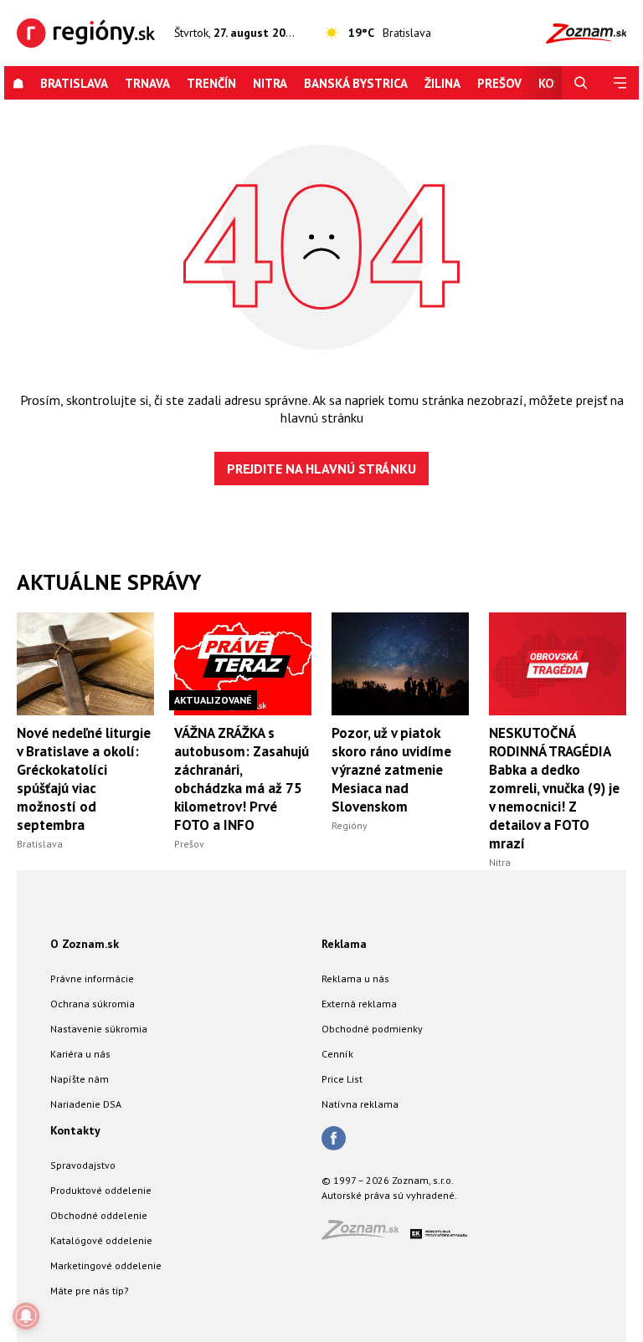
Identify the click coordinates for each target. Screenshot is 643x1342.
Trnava (147, 83)
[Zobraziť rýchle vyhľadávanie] (581, 83)
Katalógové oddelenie (101, 1240)
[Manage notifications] (26, 1316)
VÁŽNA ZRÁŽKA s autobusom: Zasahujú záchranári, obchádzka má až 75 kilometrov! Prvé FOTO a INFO (241, 779)
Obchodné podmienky (372, 1028)
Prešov (499, 83)
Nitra (270, 83)
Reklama (344, 943)
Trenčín (211, 83)
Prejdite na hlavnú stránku (321, 468)
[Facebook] (334, 1139)
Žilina (442, 83)
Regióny (350, 825)
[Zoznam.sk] (366, 1234)
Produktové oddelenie (101, 1190)
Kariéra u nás (80, 1053)
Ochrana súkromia (92, 1003)
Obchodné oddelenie (98, 1215)
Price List (342, 1079)
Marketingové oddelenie (106, 1265)
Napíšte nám (79, 1079)
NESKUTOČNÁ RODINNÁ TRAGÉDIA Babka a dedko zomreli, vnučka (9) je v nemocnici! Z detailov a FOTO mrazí (554, 788)
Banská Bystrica (356, 83)
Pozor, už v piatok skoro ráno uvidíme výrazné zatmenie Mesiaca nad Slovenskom (391, 770)
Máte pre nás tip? (89, 1290)
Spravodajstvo (83, 1165)
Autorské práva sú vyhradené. (389, 1195)
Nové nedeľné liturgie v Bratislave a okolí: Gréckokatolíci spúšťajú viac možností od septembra (84, 779)
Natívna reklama (360, 1104)
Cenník (337, 1053)
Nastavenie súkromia (98, 1028)
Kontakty (75, 1130)
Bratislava (74, 83)
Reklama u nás (355, 978)
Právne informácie (92, 978)
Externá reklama (359, 1003)
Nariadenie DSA (85, 1104)
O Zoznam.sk (84, 943)
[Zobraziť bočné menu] (619, 83)
